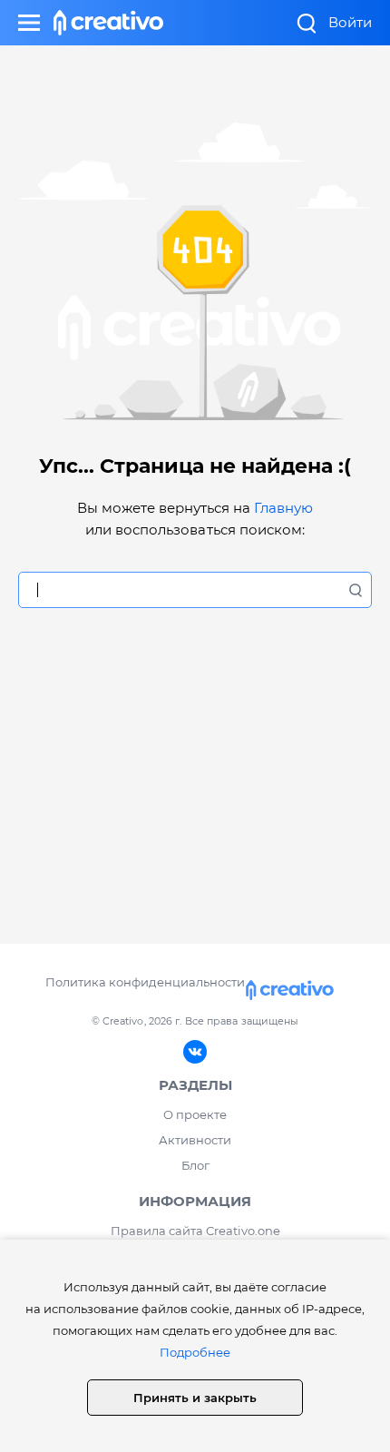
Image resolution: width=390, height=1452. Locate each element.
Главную (283, 507)
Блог (195, 1165)
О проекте (195, 1114)
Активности (195, 1140)
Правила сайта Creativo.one (195, 1230)
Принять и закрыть (195, 1397)
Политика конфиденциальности (144, 982)
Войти (350, 22)
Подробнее (195, 1352)
